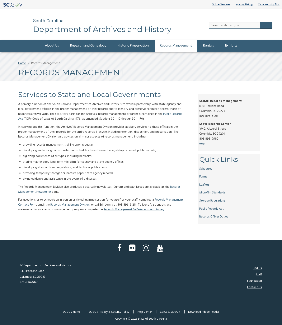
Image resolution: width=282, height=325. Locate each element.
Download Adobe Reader (203, 311)
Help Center (144, 311)
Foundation (254, 280)
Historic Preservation (133, 45)
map (202, 143)
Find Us (257, 268)
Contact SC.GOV (170, 311)
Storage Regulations (212, 200)
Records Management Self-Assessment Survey (134, 209)
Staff (259, 274)
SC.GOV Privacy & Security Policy (109, 311)
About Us (52, 45)
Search (266, 25)
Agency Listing (244, 4)
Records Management (176, 45)
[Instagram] (146, 249)
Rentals (208, 45)
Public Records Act (211, 208)
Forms (203, 176)
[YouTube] (160, 249)
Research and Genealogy (88, 45)
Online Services (221, 4)
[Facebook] (120, 249)
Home (22, 63)
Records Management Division (70, 204)
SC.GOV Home (72, 311)
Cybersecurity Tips (269, 4)
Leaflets (204, 184)
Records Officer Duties (213, 216)
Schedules (205, 168)
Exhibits (231, 45)
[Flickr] (133, 249)
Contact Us (254, 287)
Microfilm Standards (212, 192)
